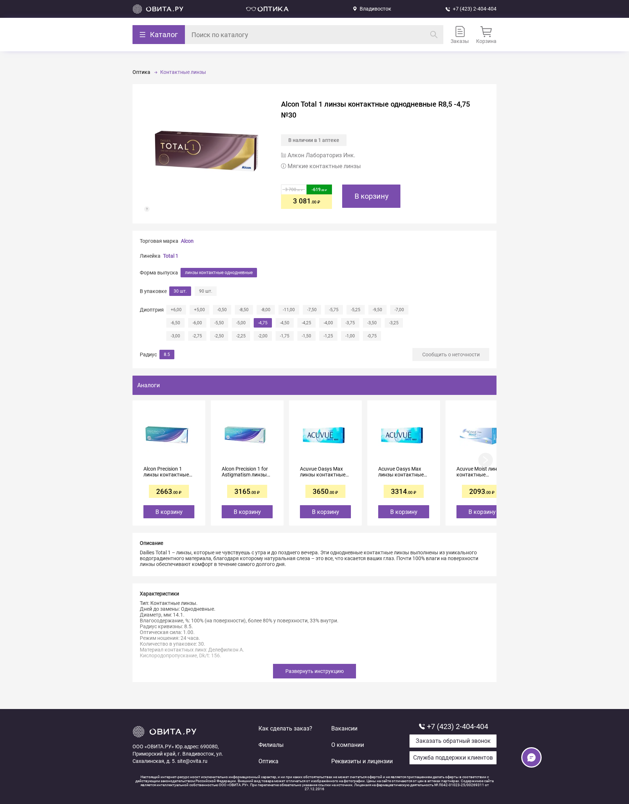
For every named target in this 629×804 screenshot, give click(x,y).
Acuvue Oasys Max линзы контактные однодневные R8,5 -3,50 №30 (401, 472)
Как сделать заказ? (285, 728)
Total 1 (170, 256)
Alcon (187, 241)
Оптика (268, 761)
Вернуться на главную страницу (157, 9)
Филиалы (271, 744)
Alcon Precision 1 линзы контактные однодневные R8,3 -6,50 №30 (166, 472)
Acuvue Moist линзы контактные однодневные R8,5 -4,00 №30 (479, 472)
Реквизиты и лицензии (362, 761)
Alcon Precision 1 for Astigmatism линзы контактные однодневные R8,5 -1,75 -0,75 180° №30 (245, 472)
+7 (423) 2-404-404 (475, 9)
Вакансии (344, 728)
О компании (347, 744)
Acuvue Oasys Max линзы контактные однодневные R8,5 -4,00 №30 (322, 472)
